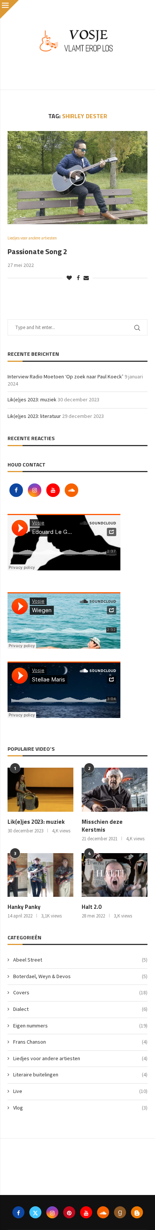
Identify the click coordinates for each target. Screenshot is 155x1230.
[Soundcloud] (71, 490)
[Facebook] (17, 490)
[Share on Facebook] (78, 277)
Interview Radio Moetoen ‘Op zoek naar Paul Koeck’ (65, 376)
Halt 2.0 (91, 907)
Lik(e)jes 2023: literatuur (34, 416)
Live (80, 1091)
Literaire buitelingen (80, 1074)
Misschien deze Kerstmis (102, 826)
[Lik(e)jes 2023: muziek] (40, 790)
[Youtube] (53, 490)
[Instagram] (35, 490)
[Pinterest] (69, 1212)
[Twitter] (35, 1212)
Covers (80, 992)
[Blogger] (137, 1212)
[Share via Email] (86, 277)
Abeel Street (80, 959)
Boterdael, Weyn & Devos (80, 976)
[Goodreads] (120, 1212)
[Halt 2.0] (114, 875)
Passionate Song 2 (37, 251)
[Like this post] (69, 277)
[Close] (9, 9)
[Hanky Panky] (40, 875)
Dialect (80, 1009)
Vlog (80, 1107)
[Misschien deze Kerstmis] (114, 790)
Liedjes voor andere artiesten (80, 1058)
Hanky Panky (24, 907)
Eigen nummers (80, 1025)
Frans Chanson (80, 1041)
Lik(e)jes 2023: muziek (32, 399)
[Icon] (77, 178)
